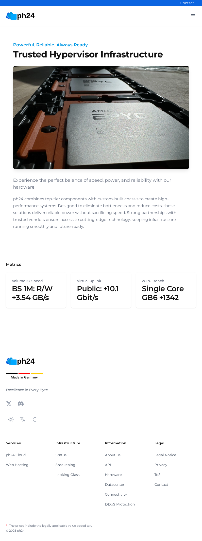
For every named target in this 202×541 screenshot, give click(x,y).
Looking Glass (67, 474)
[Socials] (9, 404)
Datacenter (114, 484)
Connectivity (116, 494)
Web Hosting (17, 465)
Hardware (113, 474)
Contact (187, 3)
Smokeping (65, 465)
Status (61, 455)
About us (112, 455)
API (108, 465)
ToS (157, 474)
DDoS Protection (120, 504)
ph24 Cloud (16, 455)
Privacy (160, 465)
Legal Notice (165, 455)
